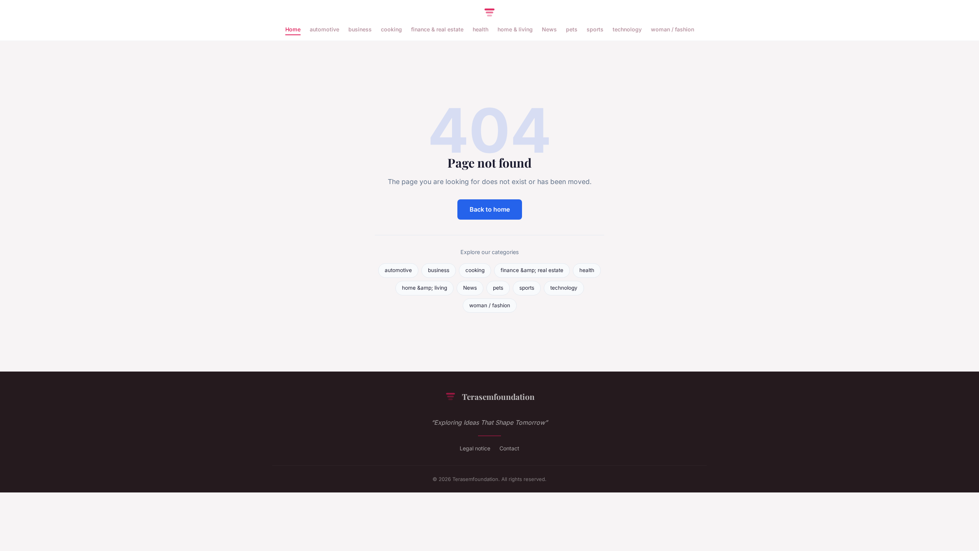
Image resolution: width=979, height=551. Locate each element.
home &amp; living (424, 288)
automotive (324, 29)
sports (595, 29)
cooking (391, 29)
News (549, 29)
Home (293, 29)
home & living (515, 29)
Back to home (490, 209)
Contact (509, 448)
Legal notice (475, 448)
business (360, 29)
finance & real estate (437, 29)
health (480, 29)
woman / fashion (672, 29)
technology (627, 29)
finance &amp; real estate (532, 270)
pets (571, 29)
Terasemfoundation (498, 396)
